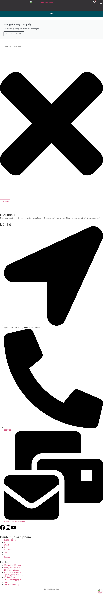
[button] (101, 3)
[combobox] (51, 46)
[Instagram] (8, 527)
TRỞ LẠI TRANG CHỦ (13, 34)
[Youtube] (13, 527)
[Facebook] (2, 527)
